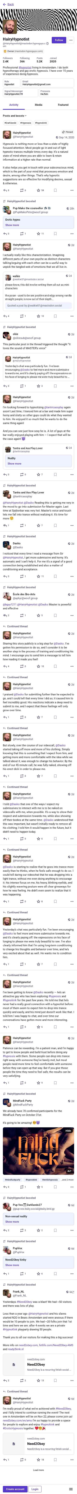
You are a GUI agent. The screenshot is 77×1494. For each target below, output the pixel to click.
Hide (68, 1130)
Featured (63, 104)
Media (38, 104)
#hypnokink (41, 123)
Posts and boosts (13, 115)
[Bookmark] (55, 190)
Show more (12, 225)
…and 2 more (67, 1180)
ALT (69, 1171)
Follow (59, 40)
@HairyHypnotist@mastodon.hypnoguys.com (24, 44)
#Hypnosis (25, 123)
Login (35, 1489)
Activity (13, 104)
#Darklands (10, 123)
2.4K (6, 61)
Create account (15, 1489)
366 (22, 61)
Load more (38, 1470)
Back (11, 4)
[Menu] (71, 40)
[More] (72, 190)
